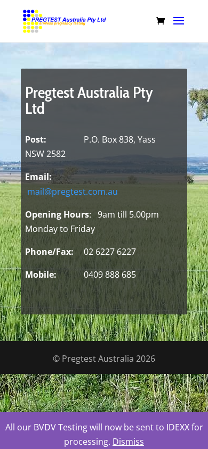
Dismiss (128, 441)
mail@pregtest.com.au (72, 191)
